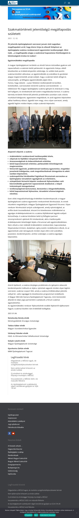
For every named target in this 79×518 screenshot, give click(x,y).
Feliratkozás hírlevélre (16, 427)
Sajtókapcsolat (13, 415)
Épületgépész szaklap (15, 452)
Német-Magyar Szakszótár (17, 458)
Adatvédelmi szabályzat (16, 421)
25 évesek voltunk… (15, 446)
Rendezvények (13, 455)
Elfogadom (28, 515)
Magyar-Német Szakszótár (17, 461)
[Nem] (77, 513)
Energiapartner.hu (14, 464)
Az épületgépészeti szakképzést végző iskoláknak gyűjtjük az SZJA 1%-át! (24, 386)
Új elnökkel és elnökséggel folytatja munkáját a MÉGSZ (22, 374)
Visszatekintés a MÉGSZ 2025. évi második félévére (24, 380)
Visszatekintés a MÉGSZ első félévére (21, 507)
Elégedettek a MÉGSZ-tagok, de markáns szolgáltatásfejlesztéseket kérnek (35, 490)
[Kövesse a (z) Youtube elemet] (13, 433)
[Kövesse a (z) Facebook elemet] (9, 433)
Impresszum (12, 418)
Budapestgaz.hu (14, 468)
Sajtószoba (12, 474)
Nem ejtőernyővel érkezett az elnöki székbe (23, 369)
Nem (36, 515)
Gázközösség (13, 471)
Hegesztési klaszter (15, 449)
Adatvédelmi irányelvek (47, 515)
